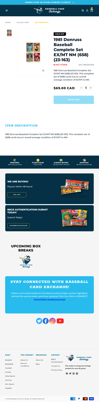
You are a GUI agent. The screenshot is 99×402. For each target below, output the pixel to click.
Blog (37, 364)
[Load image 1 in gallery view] (9, 33)
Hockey (8, 372)
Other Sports (10, 376)
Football (8, 368)
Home (7, 22)
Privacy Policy (56, 370)
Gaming (8, 380)
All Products (41, 22)
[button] (82, 10)
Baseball (8, 360)
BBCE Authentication (57, 360)
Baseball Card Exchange (20, 399)
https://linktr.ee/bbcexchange (49, 299)
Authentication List (18, 225)
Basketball (9, 364)
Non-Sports (9, 384)
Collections (22, 22)
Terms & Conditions (24, 364)
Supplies (8, 388)
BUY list (16, 194)
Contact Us (55, 366)
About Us (24, 360)
